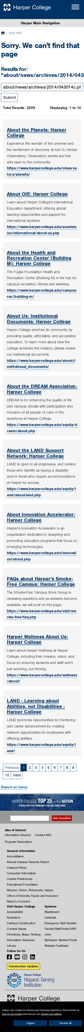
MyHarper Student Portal (61, 940)
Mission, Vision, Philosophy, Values (30, 890)
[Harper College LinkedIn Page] (32, 958)
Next (17, 775)
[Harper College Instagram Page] (24, 958)
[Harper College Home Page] (3, 33)
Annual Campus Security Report (28, 862)
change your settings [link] (51, 1014)
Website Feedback (56, 946)
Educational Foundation (22, 885)
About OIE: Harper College (37, 194)
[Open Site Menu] (71, 7)
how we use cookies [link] (12, 1014)
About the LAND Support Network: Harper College (35, 453)
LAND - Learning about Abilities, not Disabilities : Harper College (36, 706)
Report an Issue (14, 787)
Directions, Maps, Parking (24, 934)
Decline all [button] (65, 1023)
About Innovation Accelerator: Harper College (41, 517)
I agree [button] (30, 1023)
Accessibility (15, 912)
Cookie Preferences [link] (19, 879)
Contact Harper (17, 929)
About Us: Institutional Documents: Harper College (39, 318)
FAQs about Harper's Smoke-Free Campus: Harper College (41, 581)
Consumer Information (21, 873)
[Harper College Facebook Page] (9, 958)
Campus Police (16, 868)
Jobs (48, 934)
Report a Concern (18, 901)
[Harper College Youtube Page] (17, 958)
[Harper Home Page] (33, 998)
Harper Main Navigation (40, 23)
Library (11, 946)
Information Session (18, 835)
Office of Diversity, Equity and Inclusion (32, 896)
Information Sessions (20, 940)
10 (7, 775)
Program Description (18, 842)
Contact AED (43, 835)
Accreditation (15, 856)
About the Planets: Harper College (36, 132)
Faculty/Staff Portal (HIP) (60, 929)
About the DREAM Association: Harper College (42, 389)
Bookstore (13, 918)
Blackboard (52, 912)
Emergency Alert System (60, 923)
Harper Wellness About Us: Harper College (37, 639)
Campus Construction (21, 923)
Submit (9, 97)
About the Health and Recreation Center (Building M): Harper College (39, 258)
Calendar (50, 918)
